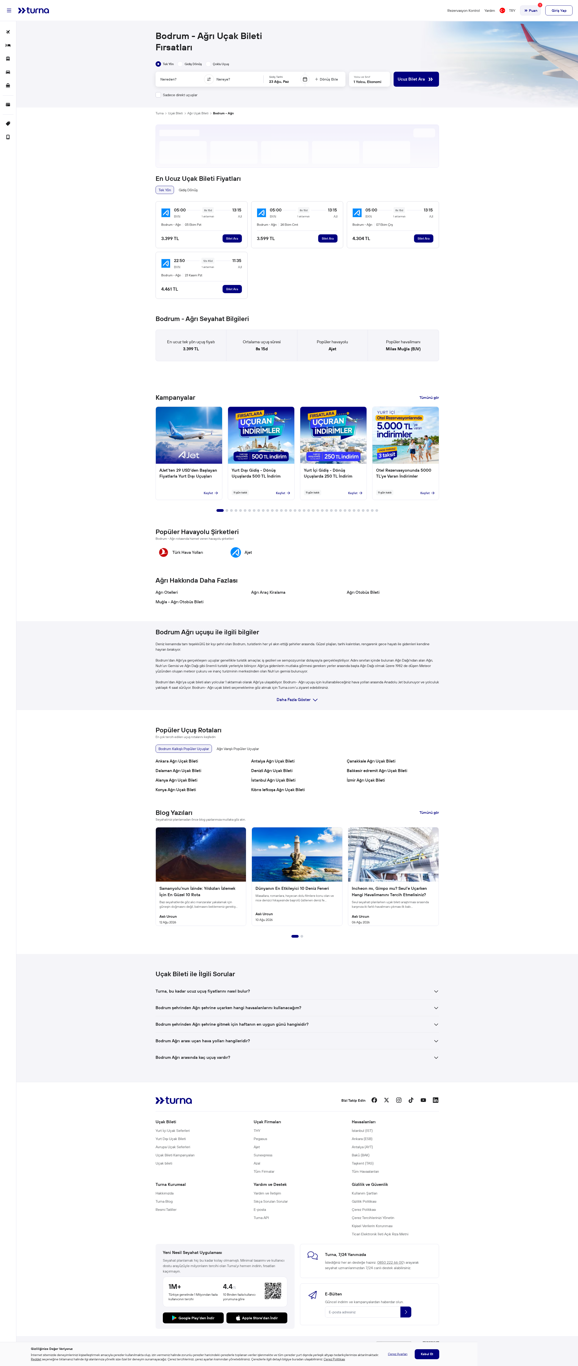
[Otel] (8, 46)
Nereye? (223, 79)
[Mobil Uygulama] (8, 137)
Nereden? (168, 79)
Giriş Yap (559, 10)
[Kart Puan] (8, 105)
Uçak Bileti (175, 113)
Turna (160, 113)
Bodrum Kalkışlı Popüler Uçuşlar (184, 748)
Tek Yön (165, 190)
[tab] (165, 64)
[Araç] (8, 72)
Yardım (489, 10)
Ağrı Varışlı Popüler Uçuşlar (238, 748)
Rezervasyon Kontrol (463, 10)
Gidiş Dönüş (188, 190)
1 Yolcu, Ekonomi (367, 81)
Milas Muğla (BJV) (403, 348)
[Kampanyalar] (8, 124)
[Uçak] (8, 32)
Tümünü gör (429, 397)
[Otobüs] (8, 59)
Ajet (332, 348)
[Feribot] (8, 86)
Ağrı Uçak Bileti (197, 113)
